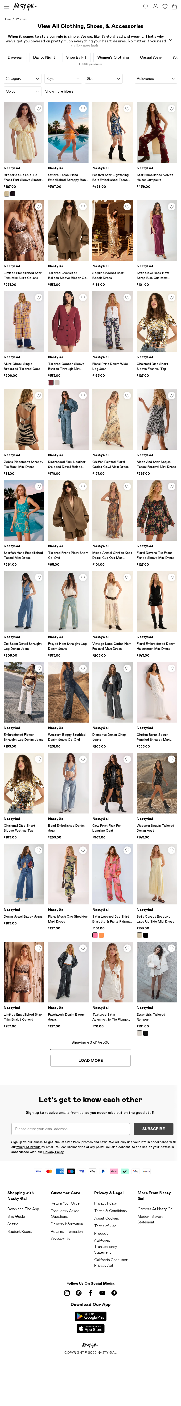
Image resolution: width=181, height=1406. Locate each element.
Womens (21, 18)
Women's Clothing (113, 57)
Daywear (15, 57)
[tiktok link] (114, 1293)
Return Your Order (66, 1203)
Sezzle (13, 1224)
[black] (12, 193)
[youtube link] (102, 1293)
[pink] (95, 935)
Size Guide (16, 1216)
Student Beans (20, 1232)
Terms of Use (105, 1226)
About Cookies (106, 1218)
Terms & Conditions (110, 1211)
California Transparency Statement (105, 1246)
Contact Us (60, 1239)
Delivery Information (67, 1224)
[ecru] (57, 382)
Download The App (23, 1209)
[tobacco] (50, 382)
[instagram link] (67, 1293)
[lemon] (6, 193)
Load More (90, 1061)
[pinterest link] (79, 1293)
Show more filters (59, 91)
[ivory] (139, 1033)
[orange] (101, 935)
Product (101, 1233)
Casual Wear (151, 57)
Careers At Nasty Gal (155, 1209)
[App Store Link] (91, 1322)
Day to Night (44, 57)
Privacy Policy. (53, 1152)
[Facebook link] (90, 1293)
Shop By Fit (76, 57)
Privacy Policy (105, 1203)
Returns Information (67, 1232)
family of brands (28, 1147)
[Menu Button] (6, 6)
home (7, 18)
